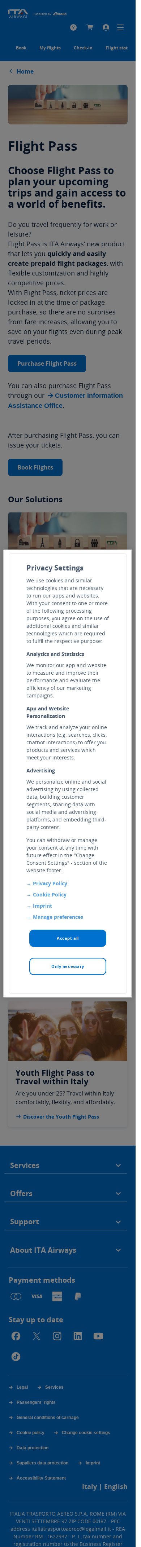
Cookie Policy (50, 894)
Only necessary (67, 966)
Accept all (68, 938)
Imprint (42, 905)
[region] (67, 773)
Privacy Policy (50, 883)
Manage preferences (58, 916)
